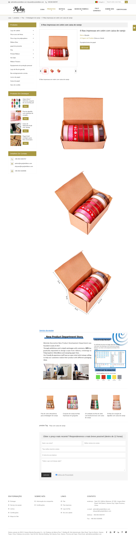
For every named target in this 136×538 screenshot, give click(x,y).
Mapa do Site (14, 516)
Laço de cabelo (15, 30)
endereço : (90, 501)
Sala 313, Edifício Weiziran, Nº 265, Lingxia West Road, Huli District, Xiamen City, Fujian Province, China (109, 503)
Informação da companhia (45, 501)
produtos (51, 9)
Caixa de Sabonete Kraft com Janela (27, 125)
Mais (25, 106)
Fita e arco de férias (16, 34)
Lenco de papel (15, 77)
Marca (82, 35)
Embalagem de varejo (33, 18)
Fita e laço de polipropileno (18, 38)
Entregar (13, 501)
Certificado (122, 9)
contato (91, 496)
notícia (62, 9)
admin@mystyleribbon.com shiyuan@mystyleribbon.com (27, 2)
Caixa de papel (15, 81)
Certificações (14, 512)
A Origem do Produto (87, 38)
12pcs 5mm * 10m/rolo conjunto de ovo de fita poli (28, 100)
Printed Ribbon (15, 54)
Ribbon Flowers (15, 61)
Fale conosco (97, 9)
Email (84, 47)
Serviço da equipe (46, 331)
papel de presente (16, 46)
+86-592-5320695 (20, 171)
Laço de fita (66, 509)
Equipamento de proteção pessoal (21, 65)
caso (70, 9)
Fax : (88, 518)
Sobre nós (109, 9)
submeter (46, 475)
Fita (23, 18)
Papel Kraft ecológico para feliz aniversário (27, 137)
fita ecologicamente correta (18, 73)
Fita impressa (67, 505)
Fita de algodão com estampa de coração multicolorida (28, 113)
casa (42, 9)
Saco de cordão (15, 85)
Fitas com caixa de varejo (57, 425)
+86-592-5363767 (53, 2)
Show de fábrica (81, 9)
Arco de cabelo (67, 512)
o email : (89, 509)
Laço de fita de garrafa (17, 69)
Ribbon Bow (14, 42)
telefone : (90, 515)
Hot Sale (13, 58)
